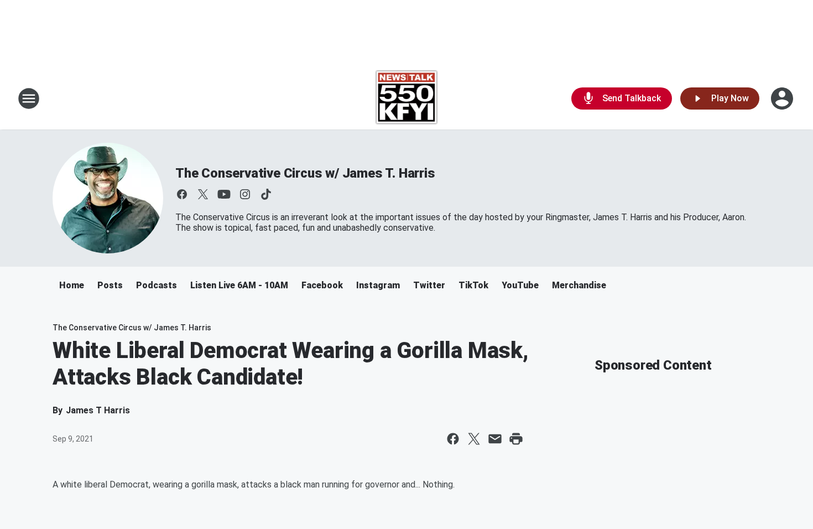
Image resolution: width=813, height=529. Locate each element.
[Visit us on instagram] (245, 194)
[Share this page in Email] (495, 439)
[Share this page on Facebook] (453, 439)
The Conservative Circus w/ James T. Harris (305, 173)
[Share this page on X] (474, 439)
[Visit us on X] (203, 194)
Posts (110, 285)
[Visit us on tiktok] (266, 194)
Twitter (429, 285)
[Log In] (783, 98)
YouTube (520, 285)
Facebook (322, 285)
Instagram (378, 285)
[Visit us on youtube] (224, 194)
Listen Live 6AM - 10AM (239, 285)
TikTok (473, 285)
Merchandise (579, 285)
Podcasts (156, 285)
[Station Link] (407, 98)
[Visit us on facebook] (182, 194)
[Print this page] (516, 439)
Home (71, 285)
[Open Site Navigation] (29, 98)
